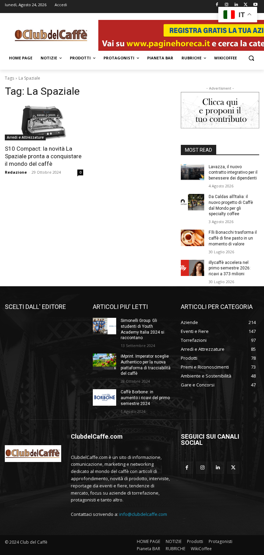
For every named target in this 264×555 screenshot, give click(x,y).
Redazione (16, 172)
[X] (246, 5)
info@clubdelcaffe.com (143, 514)
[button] (251, 58)
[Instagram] (227, 5)
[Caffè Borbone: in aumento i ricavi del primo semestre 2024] (104, 397)
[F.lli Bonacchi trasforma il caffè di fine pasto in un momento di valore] (192, 238)
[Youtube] (255, 5)
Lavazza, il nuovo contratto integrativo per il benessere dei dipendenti (233, 172)
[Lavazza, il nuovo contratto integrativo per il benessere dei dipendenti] (192, 172)
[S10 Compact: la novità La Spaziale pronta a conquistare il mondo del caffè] (44, 120)
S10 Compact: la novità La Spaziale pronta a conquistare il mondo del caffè (43, 156)
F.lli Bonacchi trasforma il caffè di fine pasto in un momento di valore (233, 238)
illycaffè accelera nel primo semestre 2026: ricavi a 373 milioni (230, 268)
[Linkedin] (236, 5)
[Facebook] (217, 5)
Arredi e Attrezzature (25, 137)
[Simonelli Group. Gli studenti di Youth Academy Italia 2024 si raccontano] (104, 326)
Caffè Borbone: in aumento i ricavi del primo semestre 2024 (145, 398)
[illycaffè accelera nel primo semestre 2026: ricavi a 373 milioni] (192, 268)
